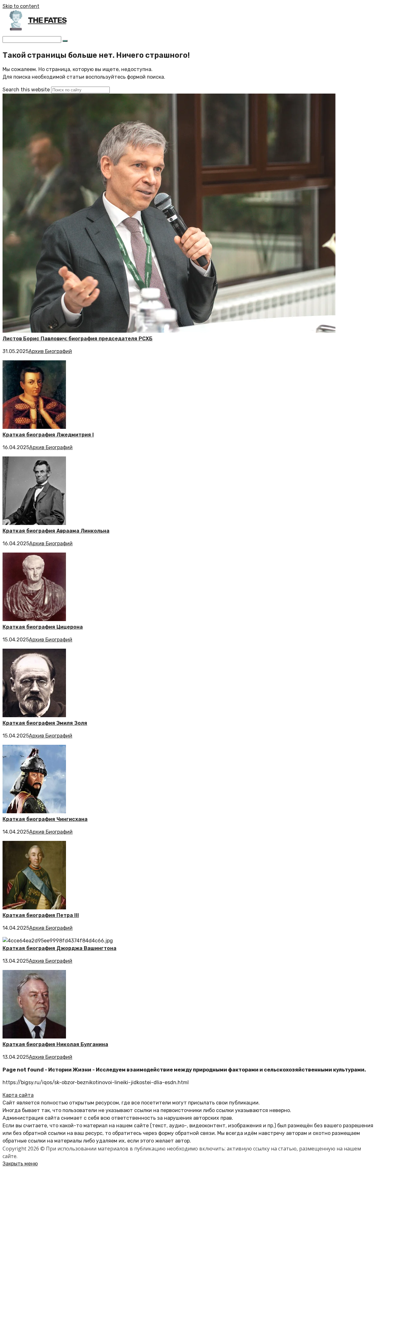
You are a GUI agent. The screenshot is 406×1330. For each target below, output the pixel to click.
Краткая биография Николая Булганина (55, 1044)
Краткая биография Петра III (41, 915)
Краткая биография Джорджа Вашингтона (59, 948)
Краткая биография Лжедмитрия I (48, 435)
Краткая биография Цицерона (43, 627)
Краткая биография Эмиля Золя (45, 723)
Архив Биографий (50, 351)
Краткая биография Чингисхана (45, 819)
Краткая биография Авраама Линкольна (56, 531)
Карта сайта (18, 1095)
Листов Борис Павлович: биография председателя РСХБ (78, 339)
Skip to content (21, 6)
